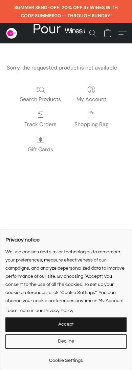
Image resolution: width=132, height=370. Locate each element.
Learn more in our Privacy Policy (39, 310)
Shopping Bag (91, 124)
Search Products (40, 99)
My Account (91, 99)
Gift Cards (40, 149)
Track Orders (40, 124)
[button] (12, 33)
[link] (66, 358)
